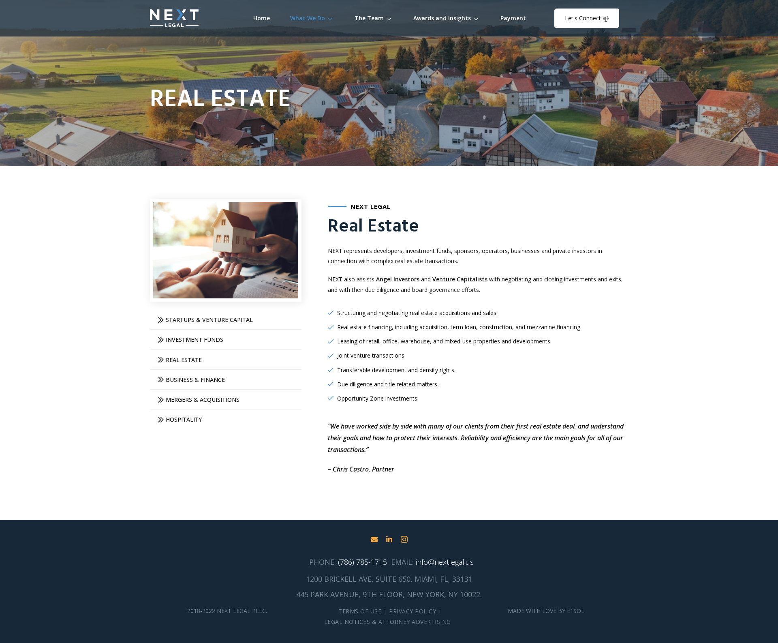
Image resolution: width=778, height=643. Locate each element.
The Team (369, 18)
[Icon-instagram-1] (404, 539)
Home (261, 18)
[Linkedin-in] (389, 539)
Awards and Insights (442, 18)
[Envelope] (374, 539)
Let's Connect (583, 18)
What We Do (307, 18)
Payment (513, 18)
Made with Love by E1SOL (546, 611)
